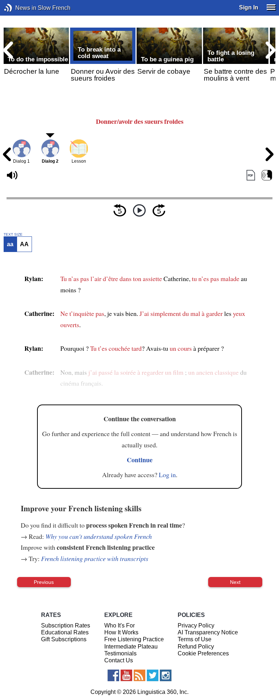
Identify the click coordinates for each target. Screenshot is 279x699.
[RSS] (139, 675)
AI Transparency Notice (208, 632)
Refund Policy (196, 646)
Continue (140, 459)
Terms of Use (194, 639)
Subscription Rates (65, 625)
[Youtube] (126, 675)
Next (235, 582)
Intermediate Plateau (131, 646)
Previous (44, 582)
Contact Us (118, 660)
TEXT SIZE (13, 234)
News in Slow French (19, 8)
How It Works (121, 632)
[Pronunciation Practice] (266, 175)
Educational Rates (65, 632)
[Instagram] (165, 675)
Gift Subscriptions (63, 639)
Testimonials (120, 653)
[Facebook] (113, 675)
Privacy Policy (196, 625)
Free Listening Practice (134, 639)
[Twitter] (152, 675)
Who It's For (119, 625)
